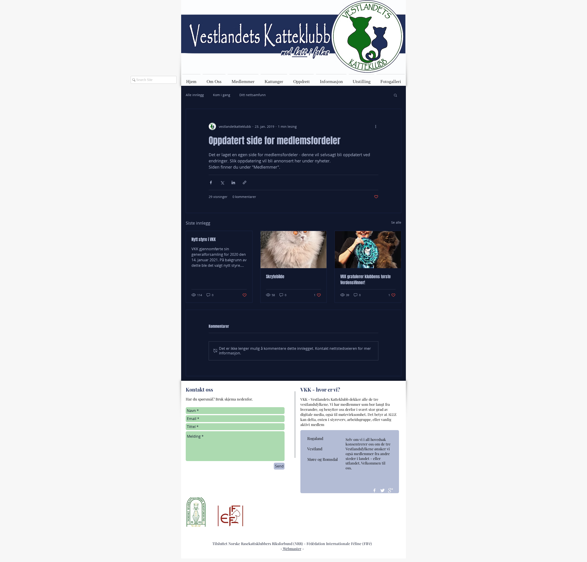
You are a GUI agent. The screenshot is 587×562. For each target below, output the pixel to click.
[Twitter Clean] (382, 490)
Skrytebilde (275, 277)
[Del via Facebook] (211, 182)
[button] (301, 79)
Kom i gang (221, 95)
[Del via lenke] (244, 182)
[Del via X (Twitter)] (222, 182)
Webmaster (291, 548)
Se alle (396, 222)
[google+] (390, 490)
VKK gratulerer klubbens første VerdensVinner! (365, 280)
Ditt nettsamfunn (252, 95)
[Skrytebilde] (293, 249)
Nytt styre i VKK (203, 239)
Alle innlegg (195, 95)
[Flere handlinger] (375, 126)
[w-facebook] (374, 490)
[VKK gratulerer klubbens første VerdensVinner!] (368, 249)
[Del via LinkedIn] (233, 182)
